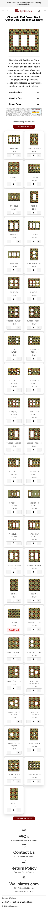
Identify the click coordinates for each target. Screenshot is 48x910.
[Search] (8, 11)
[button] (14, 139)
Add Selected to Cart (24, 127)
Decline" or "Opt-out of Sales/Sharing (18, 902)
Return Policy (15, 104)
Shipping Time (15, 98)
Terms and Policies (9, 898)
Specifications (15, 92)
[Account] (39, 11)
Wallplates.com (13, 906)
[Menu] (3, 11)
